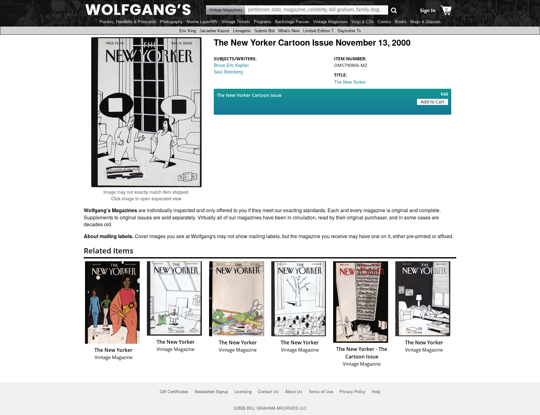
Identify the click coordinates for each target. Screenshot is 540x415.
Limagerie (242, 30)
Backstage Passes (292, 21)
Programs (262, 21)
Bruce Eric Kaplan (231, 65)
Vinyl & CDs (363, 21)
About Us (293, 391)
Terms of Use (320, 391)
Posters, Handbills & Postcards (127, 21)
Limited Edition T (318, 30)
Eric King (187, 30)
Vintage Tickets (236, 21)
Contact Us (268, 391)
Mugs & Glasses (425, 21)
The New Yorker (350, 82)
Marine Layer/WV (202, 21)
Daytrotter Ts (349, 30)
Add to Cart (432, 102)
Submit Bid (264, 30)
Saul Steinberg (228, 71)
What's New (288, 30)
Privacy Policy (352, 391)
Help (376, 391)
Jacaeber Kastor (214, 30)
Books (401, 21)
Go (394, 10)
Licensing (243, 391)
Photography (171, 21)
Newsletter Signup (211, 391)
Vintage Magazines (330, 21)
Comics (384, 21)
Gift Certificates (174, 391)
